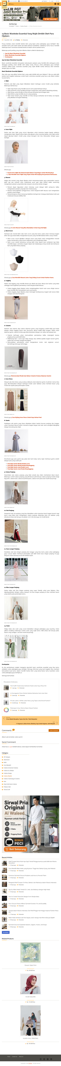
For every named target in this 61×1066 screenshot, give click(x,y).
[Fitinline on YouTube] (41, 1059)
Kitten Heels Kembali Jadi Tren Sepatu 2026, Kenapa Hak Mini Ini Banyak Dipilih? (32, 917)
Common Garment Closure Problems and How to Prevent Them (27, 875)
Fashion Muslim (23, 26)
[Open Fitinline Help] (58, 4)
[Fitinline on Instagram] (44, 1059)
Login (10, 746)
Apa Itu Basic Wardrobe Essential (15, 53)
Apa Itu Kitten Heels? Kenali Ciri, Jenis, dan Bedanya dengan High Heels (29, 889)
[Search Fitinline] (55, 4)
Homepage (11, 26)
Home (8, 1056)
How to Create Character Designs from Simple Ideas (24, 896)
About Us (21, 1056)
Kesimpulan (8, 57)
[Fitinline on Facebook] (48, 1059)
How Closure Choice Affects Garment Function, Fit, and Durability (27, 903)
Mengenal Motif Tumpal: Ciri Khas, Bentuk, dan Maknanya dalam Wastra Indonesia (32, 882)
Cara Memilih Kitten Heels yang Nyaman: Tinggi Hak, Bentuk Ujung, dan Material (32, 868)
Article (17, 26)
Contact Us (14, 1056)
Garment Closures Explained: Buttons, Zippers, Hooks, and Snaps (28, 924)
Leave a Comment (54, 730)
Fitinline (30, 1063)
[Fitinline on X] (51, 1059)
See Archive (5, 932)
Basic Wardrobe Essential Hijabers (15, 55)
